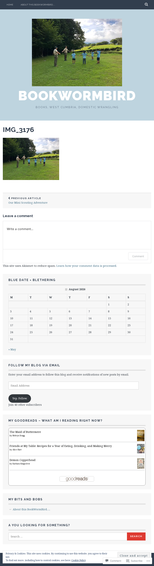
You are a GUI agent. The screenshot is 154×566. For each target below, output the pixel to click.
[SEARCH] (146, 4)
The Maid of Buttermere (25, 432)
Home (10, 4)
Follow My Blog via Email (34, 365)
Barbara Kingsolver (21, 463)
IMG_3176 (18, 129)
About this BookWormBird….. (38, 4)
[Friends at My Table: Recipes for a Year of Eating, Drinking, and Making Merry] (140, 452)
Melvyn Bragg (19, 435)
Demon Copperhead (22, 460)
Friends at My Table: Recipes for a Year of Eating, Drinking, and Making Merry (61, 446)
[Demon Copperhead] (140, 468)
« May (12, 349)
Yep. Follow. (19, 398)
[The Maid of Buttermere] (140, 440)
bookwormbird (77, 95)
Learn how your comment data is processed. (86, 266)
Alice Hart (17, 449)
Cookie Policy (78, 560)
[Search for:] (67, 536)
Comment (138, 256)
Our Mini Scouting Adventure (28, 201)
